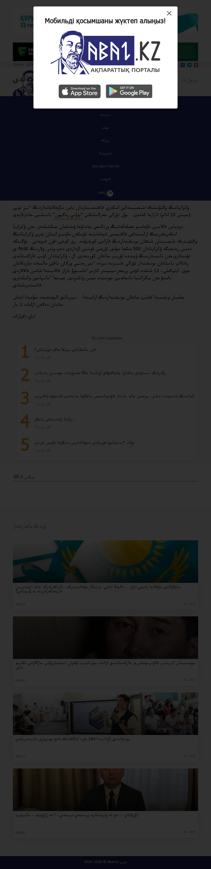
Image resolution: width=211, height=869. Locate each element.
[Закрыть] (170, 15)
